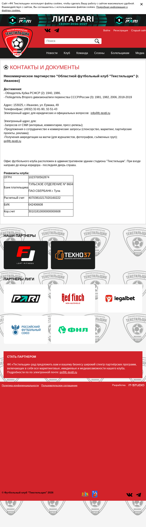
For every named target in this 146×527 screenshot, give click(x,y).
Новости (52, 53)
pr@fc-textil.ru (12, 141)
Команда (82, 53)
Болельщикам (120, 53)
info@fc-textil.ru (100, 113)
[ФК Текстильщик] (17, 42)
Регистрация (120, 30)
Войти (106, 30)
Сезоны (99, 53)
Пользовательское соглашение (59, 385)
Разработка (119, 385)
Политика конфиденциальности (20, 385)
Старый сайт (138, 30)
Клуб (67, 53)
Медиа (139, 53)
